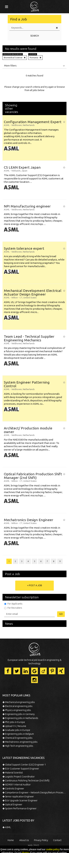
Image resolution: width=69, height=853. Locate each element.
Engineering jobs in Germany (20, 714)
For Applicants (15, 603)
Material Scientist (14, 772)
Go (61, 614)
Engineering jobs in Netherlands (21, 718)
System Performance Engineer (21, 808)
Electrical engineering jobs (18, 706)
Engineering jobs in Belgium (19, 734)
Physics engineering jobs (18, 710)
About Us (24, 840)
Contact (57, 840)
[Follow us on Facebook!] (8, 671)
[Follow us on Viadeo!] (43, 671)
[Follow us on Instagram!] (34, 679)
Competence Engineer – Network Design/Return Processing (35, 792)
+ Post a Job (34, 585)
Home (11, 840)
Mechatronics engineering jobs (21, 742)
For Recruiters (15, 607)
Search (34, 35)
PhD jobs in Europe (15, 722)
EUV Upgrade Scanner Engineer (21, 800)
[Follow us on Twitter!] (16, 671)
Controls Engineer (14, 788)
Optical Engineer (13, 804)
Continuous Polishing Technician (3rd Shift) (27, 780)
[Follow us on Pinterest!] (52, 671)
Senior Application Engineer (19, 796)
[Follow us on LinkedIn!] (25, 671)
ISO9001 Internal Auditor (18, 784)
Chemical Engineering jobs (18, 738)
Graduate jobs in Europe (17, 730)
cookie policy (52, 849)
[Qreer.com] (34, 5)
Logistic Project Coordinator (20, 776)
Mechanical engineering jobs (20, 702)
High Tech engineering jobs (19, 746)
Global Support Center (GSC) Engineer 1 (25, 764)
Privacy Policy (41, 840)
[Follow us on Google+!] (34, 671)
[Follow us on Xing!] (61, 671)
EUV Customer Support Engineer (22, 768)
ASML (8, 827)
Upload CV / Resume (15, 726)
